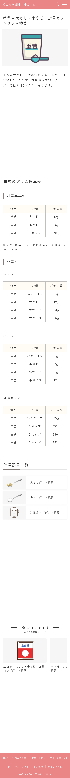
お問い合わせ (55, 766)
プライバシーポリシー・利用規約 (25, 766)
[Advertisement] (35, 131)
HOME (6, 757)
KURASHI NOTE (19, 4)
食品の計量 (20, 757)
